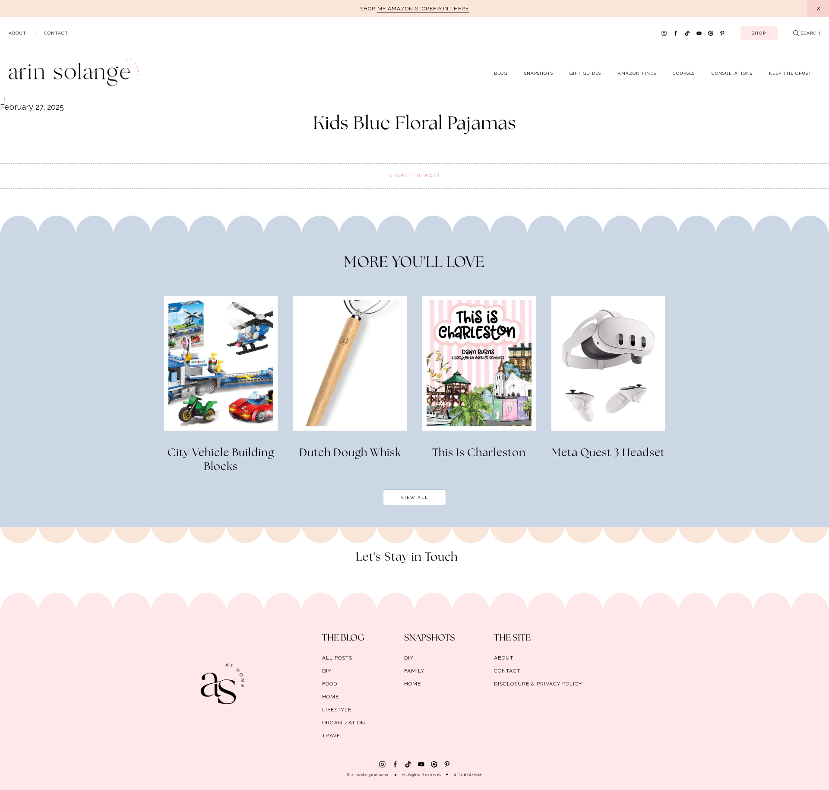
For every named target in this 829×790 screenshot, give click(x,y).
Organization (343, 723)
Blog (500, 73)
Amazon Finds (637, 73)
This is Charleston (479, 453)
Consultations (732, 73)
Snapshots (538, 73)
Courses (684, 73)
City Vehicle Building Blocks (221, 460)
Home (330, 697)
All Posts (337, 658)
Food (329, 684)
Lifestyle (336, 710)
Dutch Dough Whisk (350, 453)
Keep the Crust (790, 73)
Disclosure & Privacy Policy (538, 684)
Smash (476, 774)
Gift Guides (585, 73)
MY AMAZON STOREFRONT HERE (423, 9)
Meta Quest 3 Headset (608, 453)
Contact (56, 33)
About (17, 33)
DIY (326, 671)
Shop (759, 33)
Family (414, 671)
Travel (333, 736)
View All (414, 497)
